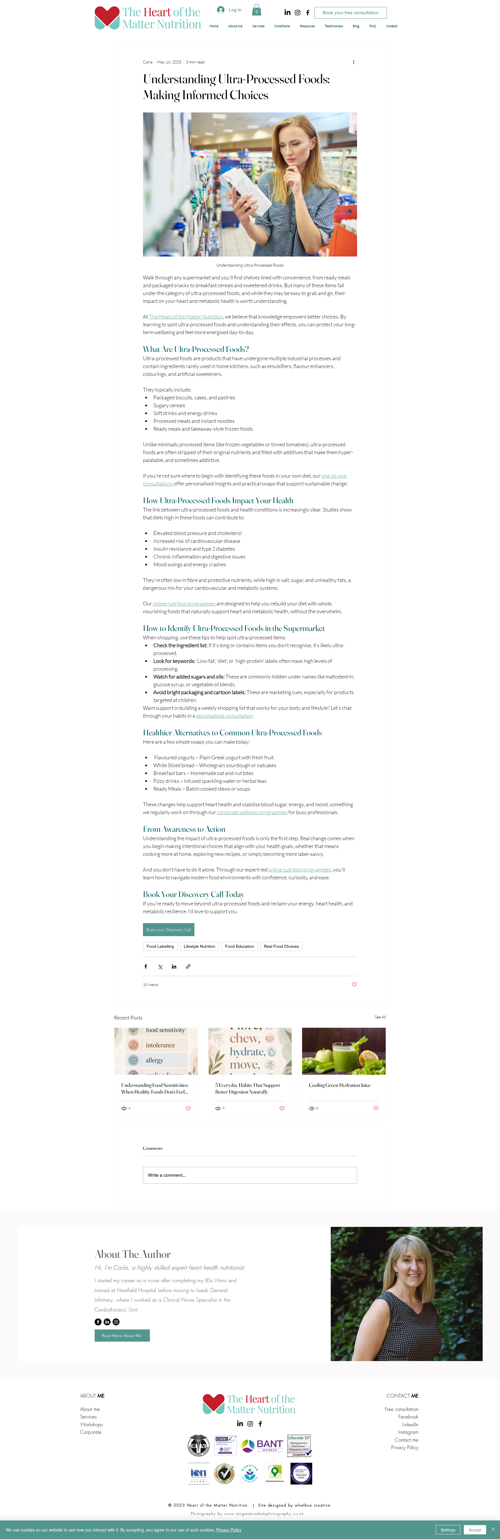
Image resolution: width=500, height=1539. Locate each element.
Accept (475, 1530)
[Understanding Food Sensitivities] (156, 1051)
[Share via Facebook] (145, 966)
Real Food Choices (281, 946)
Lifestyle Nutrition (199, 946)
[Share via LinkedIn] (174, 966)
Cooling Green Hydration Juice (340, 1085)
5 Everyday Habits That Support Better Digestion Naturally (247, 1088)
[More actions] (353, 62)
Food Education (239, 946)
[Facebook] (307, 12)
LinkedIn (410, 1424)
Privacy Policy (404, 1447)
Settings (448, 1530)
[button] (257, 10)
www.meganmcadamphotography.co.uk (264, 1513)
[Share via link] (188, 966)
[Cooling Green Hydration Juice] (344, 1051)
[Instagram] (297, 12)
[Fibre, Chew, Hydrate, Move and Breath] (250, 1051)
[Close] (493, 1529)
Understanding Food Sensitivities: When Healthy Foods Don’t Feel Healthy (154, 1088)
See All (380, 1016)
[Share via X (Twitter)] (160, 966)
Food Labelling (160, 946)
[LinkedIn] (287, 12)
